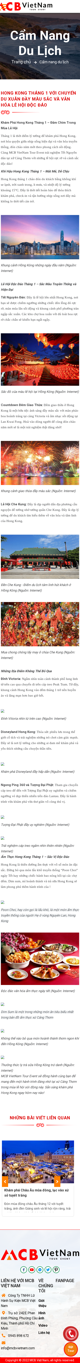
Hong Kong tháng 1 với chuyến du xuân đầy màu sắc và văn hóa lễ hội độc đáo (38, 99)
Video (43, 1325)
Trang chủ (21, 61)
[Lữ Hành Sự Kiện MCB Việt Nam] (24, 1270)
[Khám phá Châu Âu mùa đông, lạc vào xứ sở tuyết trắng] (38, 1162)
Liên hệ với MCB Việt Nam (17, 1283)
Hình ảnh (41, 1315)
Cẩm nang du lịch (40, 43)
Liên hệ (44, 1333)
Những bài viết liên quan (40, 1117)
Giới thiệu (42, 1303)
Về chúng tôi (45, 1285)
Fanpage (65, 1280)
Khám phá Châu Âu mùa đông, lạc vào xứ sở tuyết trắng (36, 1192)
